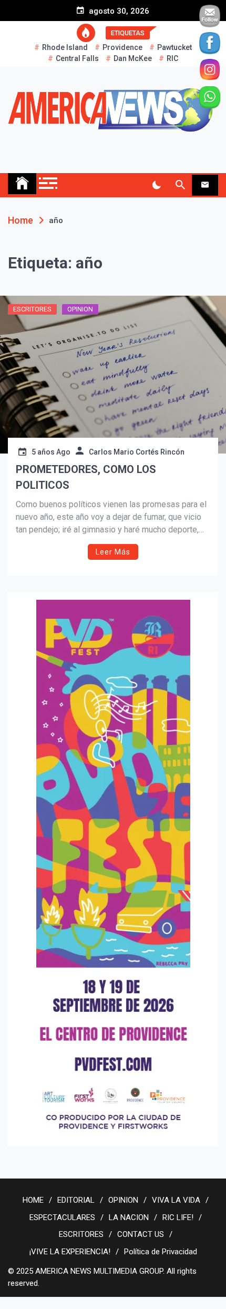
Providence (122, 47)
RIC (172, 58)
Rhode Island (65, 47)
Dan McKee (133, 58)
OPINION (80, 309)
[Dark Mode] (156, 185)
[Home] (22, 183)
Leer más (113, 552)
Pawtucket (174, 47)
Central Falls (77, 58)
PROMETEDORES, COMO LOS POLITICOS (86, 477)
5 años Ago (51, 452)
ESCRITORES (32, 309)
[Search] (180, 185)
